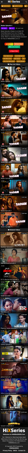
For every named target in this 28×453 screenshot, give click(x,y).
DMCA (15, 450)
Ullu (24, 58)
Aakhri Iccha (18, 6)
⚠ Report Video (14, 51)
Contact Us (21, 450)
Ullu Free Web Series (9, 61)
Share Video (19, 44)
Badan (4, 28)
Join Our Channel (15, 46)
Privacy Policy (7, 450)
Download (9, 44)
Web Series (17, 58)
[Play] (14, 15)
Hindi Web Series (19, 56)
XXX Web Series (7, 58)
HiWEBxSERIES (14, 448)
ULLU (12, 28)
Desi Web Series (8, 56)
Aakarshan (7, 6)
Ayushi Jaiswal (20, 61)
